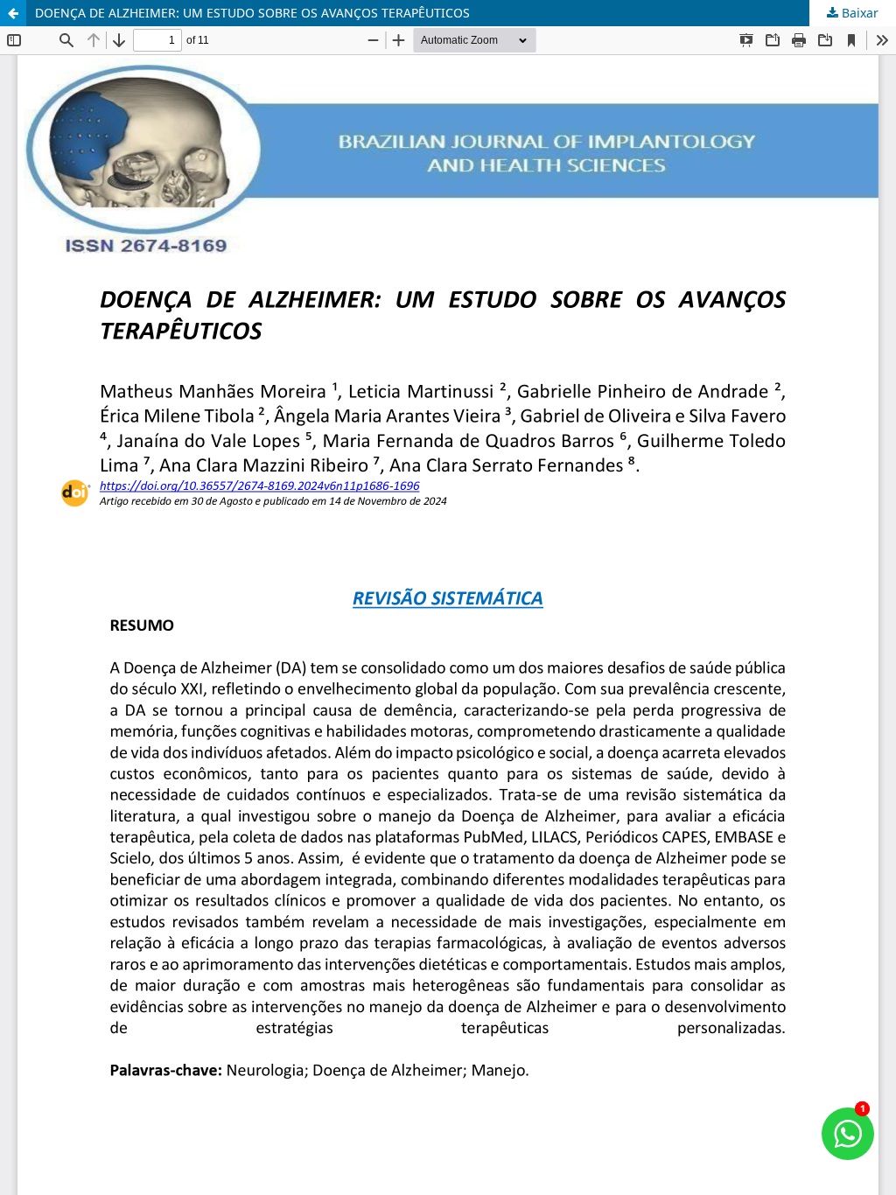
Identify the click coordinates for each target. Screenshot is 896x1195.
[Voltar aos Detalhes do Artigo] (13, 13)
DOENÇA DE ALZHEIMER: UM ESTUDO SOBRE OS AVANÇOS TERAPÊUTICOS (252, 12)
